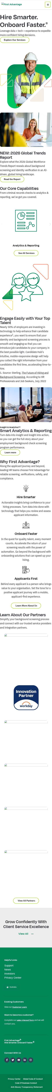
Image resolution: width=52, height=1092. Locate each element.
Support (8, 965)
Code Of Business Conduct (26, 1083)
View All (23, 934)
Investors (9, 973)
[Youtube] (18, 1060)
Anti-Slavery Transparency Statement (27, 1087)
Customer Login (19, 1007)
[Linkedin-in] (24, 1060)
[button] (2, 224)
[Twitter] (12, 1060)
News (7, 969)
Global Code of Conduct (33, 1079)
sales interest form (25, 1020)
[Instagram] (30, 1060)
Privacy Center (12, 977)
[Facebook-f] (6, 1060)
